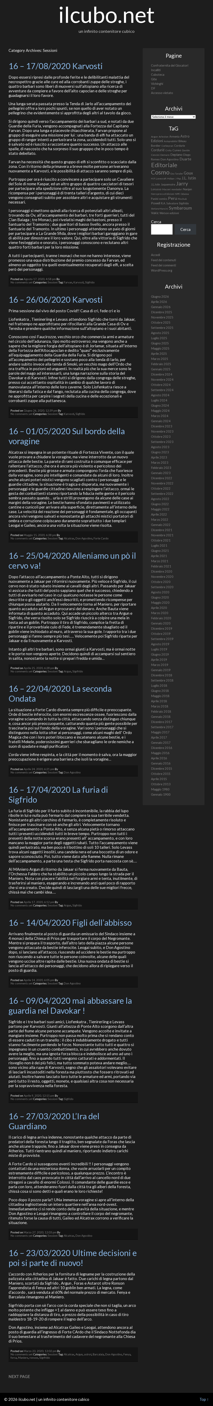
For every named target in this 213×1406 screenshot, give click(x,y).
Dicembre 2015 (161, 768)
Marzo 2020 (159, 613)
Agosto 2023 (160, 447)
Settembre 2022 (162, 493)
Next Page (19, 1376)
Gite (154, 79)
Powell (155, 203)
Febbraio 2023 (161, 467)
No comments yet (21, 282)
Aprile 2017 (159, 737)
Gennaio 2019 (161, 670)
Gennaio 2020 (161, 623)
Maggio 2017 (160, 732)
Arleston (163, 136)
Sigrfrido (77, 671)
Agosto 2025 (160, 333)
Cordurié (158, 150)
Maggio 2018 (160, 696)
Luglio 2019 (159, 649)
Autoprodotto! (171, 141)
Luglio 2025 (159, 338)
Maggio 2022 (160, 509)
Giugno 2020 (160, 597)
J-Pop (178, 178)
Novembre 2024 (162, 379)
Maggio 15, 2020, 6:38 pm (40, 535)
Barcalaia (98, 1354)
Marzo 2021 (159, 561)
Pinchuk (182, 198)
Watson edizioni (169, 213)
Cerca (156, 221)
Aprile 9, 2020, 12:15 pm (39, 1095)
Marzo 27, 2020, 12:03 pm (40, 1232)
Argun (67, 671)
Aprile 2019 (159, 659)
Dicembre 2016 (161, 748)
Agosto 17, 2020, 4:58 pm (40, 279)
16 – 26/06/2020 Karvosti (56, 300)
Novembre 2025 (162, 317)
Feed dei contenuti (163, 260)
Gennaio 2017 (161, 742)
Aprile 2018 (159, 701)
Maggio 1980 (160, 789)
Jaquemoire (168, 184)
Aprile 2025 (159, 353)
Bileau (182, 141)
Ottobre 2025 (161, 322)
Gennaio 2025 (161, 369)
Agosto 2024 (160, 395)
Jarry (182, 183)
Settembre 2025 (162, 327)
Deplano (176, 154)
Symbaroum (180, 207)
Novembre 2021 (162, 535)
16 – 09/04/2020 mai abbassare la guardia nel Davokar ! (71, 1006)
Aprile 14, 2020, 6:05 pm (39, 980)
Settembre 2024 (162, 390)
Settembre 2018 (162, 680)
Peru (172, 198)
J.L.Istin (155, 184)
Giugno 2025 (160, 343)
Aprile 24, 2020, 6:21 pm (39, 769)
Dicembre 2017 (161, 722)
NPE (177, 193)
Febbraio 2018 (161, 711)
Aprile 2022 (159, 514)
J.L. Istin (189, 178)
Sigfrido (90, 282)
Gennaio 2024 (161, 421)
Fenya (127, 1354)
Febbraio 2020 (161, 618)
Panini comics (159, 198)
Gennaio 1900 (161, 794)
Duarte (185, 159)
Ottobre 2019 (161, 633)
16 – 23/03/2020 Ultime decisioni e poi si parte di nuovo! (74, 1258)
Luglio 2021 (159, 545)
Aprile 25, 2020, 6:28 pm (39, 668)
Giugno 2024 (160, 405)
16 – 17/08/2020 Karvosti (56, 66)
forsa (14, 1357)
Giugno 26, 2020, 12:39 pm (40, 410)
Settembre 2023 (162, 442)
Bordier (156, 145)
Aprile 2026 (159, 302)
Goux (188, 173)
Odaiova (185, 194)
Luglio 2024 (159, 400)
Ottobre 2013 (161, 784)
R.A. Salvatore (169, 203)
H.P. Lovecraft (158, 178)
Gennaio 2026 (161, 307)
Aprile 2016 (159, 758)
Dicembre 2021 (161, 530)
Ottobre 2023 (161, 436)
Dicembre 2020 (161, 571)
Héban (171, 178)
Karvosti (78, 282)
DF (153, 88)
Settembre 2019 (162, 639)
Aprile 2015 (159, 779)
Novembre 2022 (162, 483)
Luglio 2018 (159, 685)
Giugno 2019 (160, 654)
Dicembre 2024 (161, 374)
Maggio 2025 (160, 348)
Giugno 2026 (160, 296)
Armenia (174, 136)
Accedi (155, 255)
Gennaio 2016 (161, 763)
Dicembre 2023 (161, 426)
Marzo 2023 (159, 462)
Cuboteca (157, 74)
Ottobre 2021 (161, 540)
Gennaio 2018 (161, 716)
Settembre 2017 (162, 727)
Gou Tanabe (176, 173)
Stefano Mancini (159, 208)
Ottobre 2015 (161, 774)
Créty (168, 150)
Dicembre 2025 (161, 312)
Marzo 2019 (159, 665)
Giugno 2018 (160, 691)
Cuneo (176, 150)
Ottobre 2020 (161, 582)
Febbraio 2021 (161, 566)
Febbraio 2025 (161, 364)
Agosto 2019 (160, 644)
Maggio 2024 (160, 410)
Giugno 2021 (160, 550)
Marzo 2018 (159, 706)
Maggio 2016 (160, 753)
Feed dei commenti (163, 265)
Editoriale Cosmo (164, 168)
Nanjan (187, 189)
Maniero (23, 1357)
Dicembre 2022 (161, 478)
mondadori (176, 189)
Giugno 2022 (160, 504)
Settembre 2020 (162, 587)
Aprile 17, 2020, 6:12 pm (39, 902)
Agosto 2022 (160, 499)
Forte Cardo (101, 538)
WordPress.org (161, 270)
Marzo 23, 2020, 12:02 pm (40, 1351)
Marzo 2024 (159, 416)
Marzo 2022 (159, 519)
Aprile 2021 (159, 556)
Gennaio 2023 (161, 473)
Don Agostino (84, 538)
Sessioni (53, 282)
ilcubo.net (106, 14)
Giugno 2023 (160, 452)
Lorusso (156, 189)
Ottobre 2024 (161, 385)
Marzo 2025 (159, 359)
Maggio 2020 (160, 602)
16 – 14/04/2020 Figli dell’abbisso (70, 923)
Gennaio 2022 (161, 525)
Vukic (155, 213)
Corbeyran (167, 145)
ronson (34, 1357)
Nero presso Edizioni (162, 193)
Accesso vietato (162, 93)
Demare (165, 154)
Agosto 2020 (160, 592)
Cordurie (179, 145)
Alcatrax (69, 538)
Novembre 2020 (162, 576)
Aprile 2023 (159, 457)
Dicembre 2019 (161, 628)
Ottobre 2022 (161, 488)
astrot (88, 1354)
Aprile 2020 (159, 608)
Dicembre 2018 (161, 675)
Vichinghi (157, 83)
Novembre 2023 (162, 431)
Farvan (68, 282)
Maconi (166, 189)
